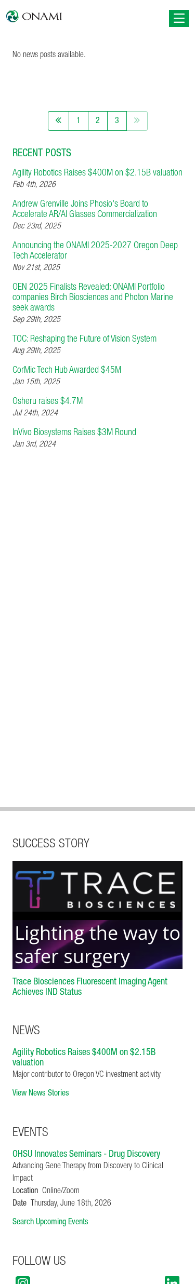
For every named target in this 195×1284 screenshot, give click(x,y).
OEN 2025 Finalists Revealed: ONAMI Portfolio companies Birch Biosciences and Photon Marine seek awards (92, 298)
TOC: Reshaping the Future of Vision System (84, 339)
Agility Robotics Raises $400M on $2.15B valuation (97, 173)
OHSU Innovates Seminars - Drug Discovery (86, 1154)
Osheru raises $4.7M (47, 402)
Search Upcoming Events (50, 1222)
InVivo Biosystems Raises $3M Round (74, 433)
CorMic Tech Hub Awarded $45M (66, 370)
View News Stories (40, 1093)
